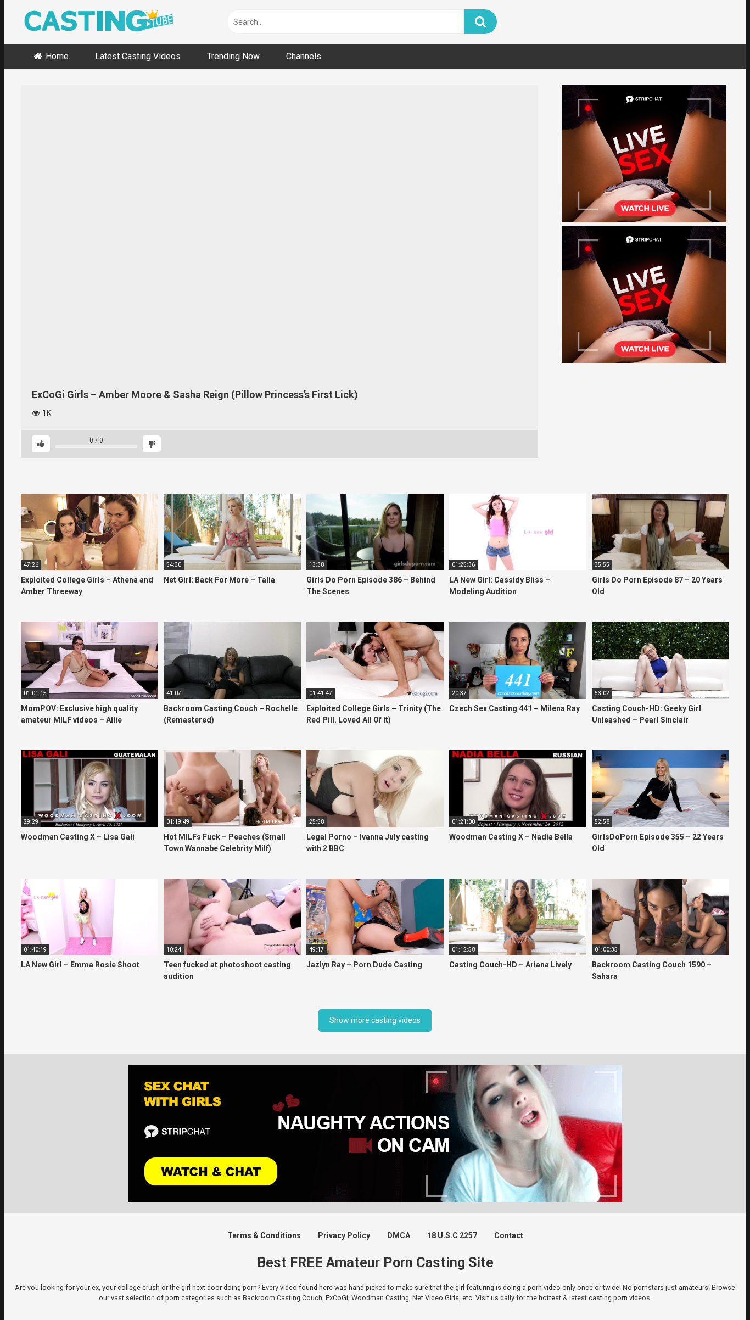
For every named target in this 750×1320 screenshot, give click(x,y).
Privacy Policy (344, 1235)
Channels (303, 56)
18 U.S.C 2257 (452, 1235)
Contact (508, 1235)
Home (57, 56)
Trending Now (233, 56)
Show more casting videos (375, 1020)
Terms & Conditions (264, 1235)
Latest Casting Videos (138, 56)
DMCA (398, 1235)
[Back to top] (713, 1287)
